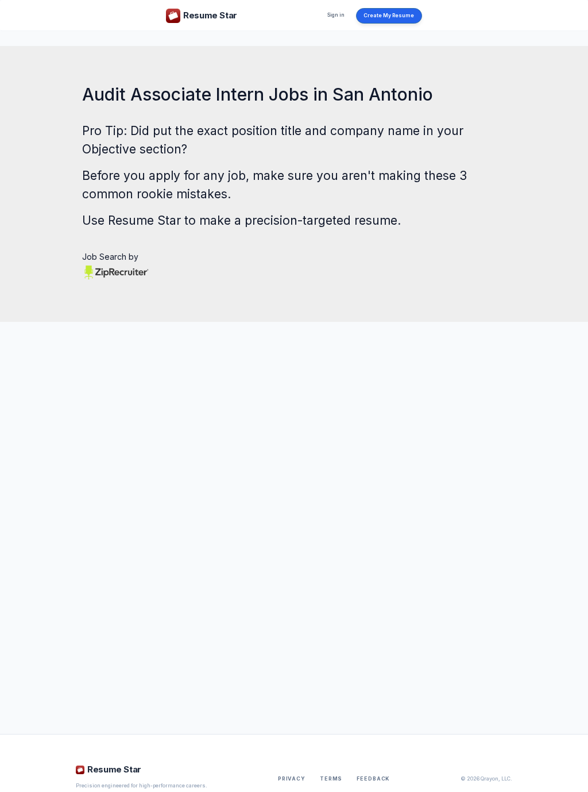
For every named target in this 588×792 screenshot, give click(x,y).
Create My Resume (388, 15)
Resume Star (144, 220)
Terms (331, 779)
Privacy (291, 779)
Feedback (373, 779)
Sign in (336, 15)
